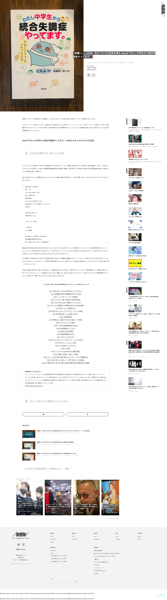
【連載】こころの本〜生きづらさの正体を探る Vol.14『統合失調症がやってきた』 (57, 453)
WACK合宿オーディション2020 (59, 561)
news (51, 536)
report (52, 542)
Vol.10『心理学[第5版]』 (65, 317)
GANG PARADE (132, 373)
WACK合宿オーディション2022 (136, 356)
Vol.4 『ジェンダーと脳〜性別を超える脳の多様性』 (66, 300)
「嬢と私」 (96, 559)
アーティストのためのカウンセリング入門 (104, 556)
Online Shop (22, 549)
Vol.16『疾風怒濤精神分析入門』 (66, 334)
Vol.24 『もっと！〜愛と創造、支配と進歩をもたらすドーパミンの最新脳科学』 (65, 357)
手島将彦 (67, 468)
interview (53, 539)
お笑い (139, 539)
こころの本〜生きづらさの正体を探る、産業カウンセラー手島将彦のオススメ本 (110, 62)
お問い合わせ (21, 557)
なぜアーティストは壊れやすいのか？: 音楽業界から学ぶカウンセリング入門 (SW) (48, 401)
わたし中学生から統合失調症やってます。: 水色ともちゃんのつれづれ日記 (46, 153)
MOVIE (136, 318)
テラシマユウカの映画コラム (101, 562)
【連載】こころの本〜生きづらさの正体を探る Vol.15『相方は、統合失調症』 (55, 442)
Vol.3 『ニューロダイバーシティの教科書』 (66, 297)
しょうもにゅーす (98, 567)
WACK (24, 511)
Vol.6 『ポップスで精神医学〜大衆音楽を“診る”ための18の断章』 (65, 305)
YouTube (139, 536)
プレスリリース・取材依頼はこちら (21, 560)
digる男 (96, 573)
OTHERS (139, 533)
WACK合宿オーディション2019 (59, 558)
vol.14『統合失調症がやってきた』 (65, 328)
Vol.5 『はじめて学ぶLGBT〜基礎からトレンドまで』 (66, 302)
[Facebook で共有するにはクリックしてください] (87, 414)
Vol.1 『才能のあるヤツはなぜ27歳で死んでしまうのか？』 (65, 291)
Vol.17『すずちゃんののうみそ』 (66, 337)
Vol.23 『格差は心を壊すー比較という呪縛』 (65, 354)
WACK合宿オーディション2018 (59, 555)
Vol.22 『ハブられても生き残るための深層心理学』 (65, 351)
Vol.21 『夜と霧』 (65, 348)
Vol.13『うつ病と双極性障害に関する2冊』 (66, 325)
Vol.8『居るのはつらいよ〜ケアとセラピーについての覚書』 (66, 311)
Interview (52, 513)
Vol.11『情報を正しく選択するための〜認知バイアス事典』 (65, 320)
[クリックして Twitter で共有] (43, 414)
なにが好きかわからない (100, 570)
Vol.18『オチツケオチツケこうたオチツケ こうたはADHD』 (65, 340)
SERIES (96, 547)
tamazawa (91, 66)
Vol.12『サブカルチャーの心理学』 (65, 323)
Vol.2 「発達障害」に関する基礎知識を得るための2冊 (66, 294)
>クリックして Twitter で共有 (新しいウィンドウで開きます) (88, 75)
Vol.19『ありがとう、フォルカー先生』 (65, 343)
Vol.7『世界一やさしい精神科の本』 (66, 308)
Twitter (18, 544)
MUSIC (137, 373)
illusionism (97, 565)
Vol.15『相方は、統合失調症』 (66, 331)
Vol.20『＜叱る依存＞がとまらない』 (65, 346)
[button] (42, 55)
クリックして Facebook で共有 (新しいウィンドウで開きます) (93, 75)
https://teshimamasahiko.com (34, 386)
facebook (23, 544)
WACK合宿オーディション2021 (29, 512)
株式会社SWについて (21, 555)
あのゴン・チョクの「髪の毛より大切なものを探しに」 (107, 553)
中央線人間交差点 (98, 550)
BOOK (88, 62)
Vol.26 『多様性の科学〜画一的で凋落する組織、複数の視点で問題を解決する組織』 (66, 363)
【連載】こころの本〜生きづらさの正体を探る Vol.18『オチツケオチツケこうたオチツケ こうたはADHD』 (63, 431)
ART (104, 513)
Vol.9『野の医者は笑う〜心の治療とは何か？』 (66, 314)
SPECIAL (19, 511)
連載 (132, 62)
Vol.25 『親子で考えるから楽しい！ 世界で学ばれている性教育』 (66, 360)
